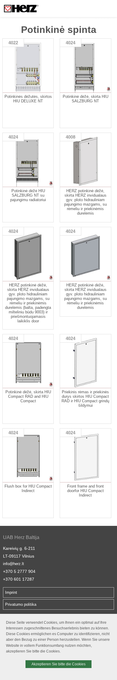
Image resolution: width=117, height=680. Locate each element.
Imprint (11, 592)
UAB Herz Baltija (21, 537)
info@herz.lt (13, 563)
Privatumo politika (20, 604)
